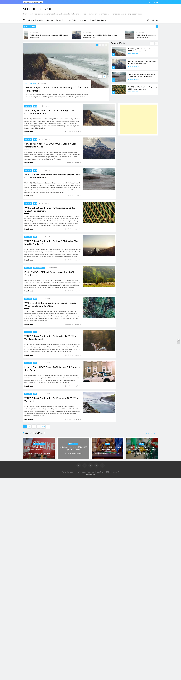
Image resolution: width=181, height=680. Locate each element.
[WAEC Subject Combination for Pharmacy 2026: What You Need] (99, 402)
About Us (49, 20)
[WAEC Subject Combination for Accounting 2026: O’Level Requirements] (99, 115)
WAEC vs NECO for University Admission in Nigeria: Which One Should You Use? (50, 304)
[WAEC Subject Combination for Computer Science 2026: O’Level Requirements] (112, 35)
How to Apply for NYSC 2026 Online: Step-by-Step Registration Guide (142, 50)
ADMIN (69, 131)
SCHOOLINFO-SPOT (37, 9)
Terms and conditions (98, 20)
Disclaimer (83, 20)
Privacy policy (71, 20)
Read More (28, 132)
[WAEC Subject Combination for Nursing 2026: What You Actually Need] (99, 340)
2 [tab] (100, 45)
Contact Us (59, 20)
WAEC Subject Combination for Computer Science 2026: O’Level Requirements (142, 63)
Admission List (73, 443)
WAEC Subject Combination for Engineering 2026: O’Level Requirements (142, 75)
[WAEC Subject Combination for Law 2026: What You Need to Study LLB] (99, 245)
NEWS (107, 443)
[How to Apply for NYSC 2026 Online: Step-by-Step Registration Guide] (59, 35)
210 (43, 427)
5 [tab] (157, 433)
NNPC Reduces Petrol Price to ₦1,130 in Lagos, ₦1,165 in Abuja (142, 448)
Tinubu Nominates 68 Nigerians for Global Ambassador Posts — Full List (107, 449)
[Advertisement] (138, 119)
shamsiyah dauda (102, 453)
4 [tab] (106, 45)
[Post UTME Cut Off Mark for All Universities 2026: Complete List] (99, 276)
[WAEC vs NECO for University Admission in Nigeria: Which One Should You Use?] (99, 307)
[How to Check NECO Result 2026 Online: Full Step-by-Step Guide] (99, 371)
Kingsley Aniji (33, 453)
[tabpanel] (66, 71)
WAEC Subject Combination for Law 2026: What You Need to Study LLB (142, 88)
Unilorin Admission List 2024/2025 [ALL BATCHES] (73, 448)
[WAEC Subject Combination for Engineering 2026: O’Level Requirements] (99, 212)
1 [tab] (97, 45)
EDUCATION (28, 83)
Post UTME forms (39, 268)
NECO (34, 83)
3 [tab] (103, 45)
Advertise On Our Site (35, 20)
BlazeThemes (90, 474)
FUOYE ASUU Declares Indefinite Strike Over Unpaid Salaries (39, 448)
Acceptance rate (39, 443)
